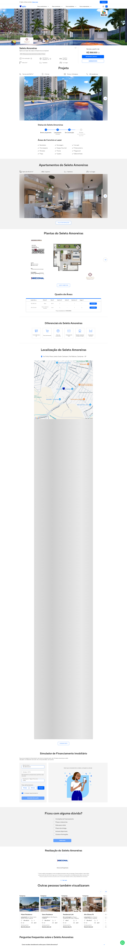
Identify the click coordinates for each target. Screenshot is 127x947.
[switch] (23, 793)
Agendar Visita (93, 61)
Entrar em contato (91, 56)
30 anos (41, 788)
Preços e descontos (61, 822)
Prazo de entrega (61, 828)
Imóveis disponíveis (61, 831)
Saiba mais (35, 2)
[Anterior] (101, 891)
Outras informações (62, 834)
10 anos (25, 788)
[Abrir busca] (106, 6)
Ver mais (64, 880)
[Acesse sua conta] (103, 6)
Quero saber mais (63, 285)
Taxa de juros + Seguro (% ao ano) (30, 778)
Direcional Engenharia (62, 868)
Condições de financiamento (65, 819)
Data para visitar (61, 825)
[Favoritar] (75, 48)
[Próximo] (105, 98)
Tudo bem (104, 2)
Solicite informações (63, 222)
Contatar (93, 303)
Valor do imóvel (26, 765)
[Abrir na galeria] (105, 118)
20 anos (33, 788)
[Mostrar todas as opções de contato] (102, 56)
